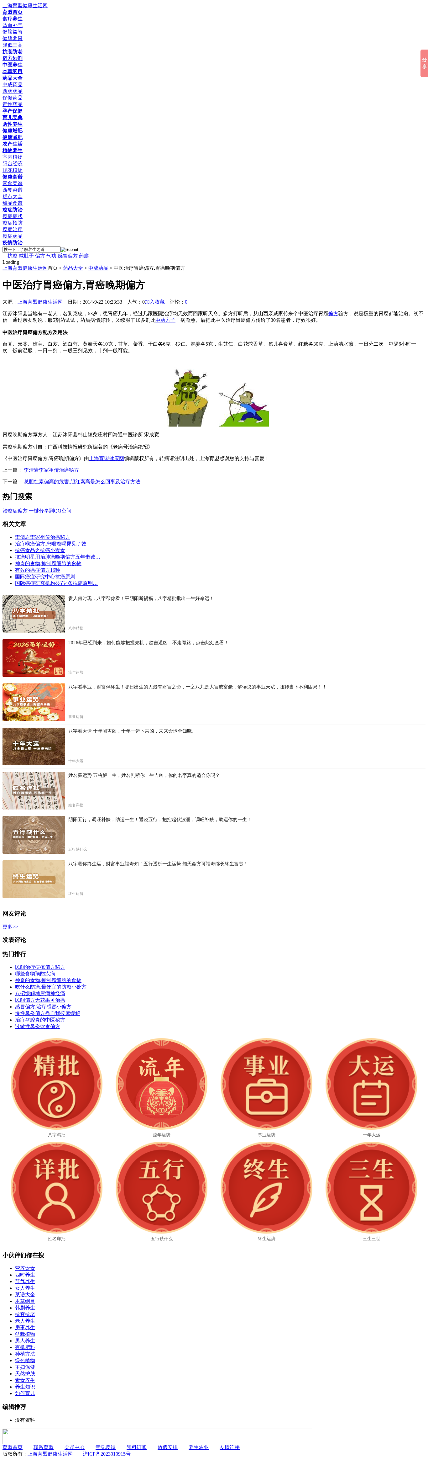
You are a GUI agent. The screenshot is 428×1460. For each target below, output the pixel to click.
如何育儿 (25, 1393)
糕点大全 (13, 196)
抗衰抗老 (25, 1314)
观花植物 (13, 170)
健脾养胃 (13, 38)
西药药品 (13, 91)
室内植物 (13, 157)
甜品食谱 (13, 203)
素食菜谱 (13, 183)
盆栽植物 (25, 1334)
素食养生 (25, 1380)
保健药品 (13, 97)
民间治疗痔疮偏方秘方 (40, 967)
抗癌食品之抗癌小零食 (40, 550)
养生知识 (25, 1386)
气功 (51, 255)
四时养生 (25, 1274)
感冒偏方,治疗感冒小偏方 (43, 1006)
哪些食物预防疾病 (35, 973)
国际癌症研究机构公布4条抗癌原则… (56, 583)
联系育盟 (44, 1447)
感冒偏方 (68, 255)
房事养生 (25, 1327)
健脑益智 (13, 32)
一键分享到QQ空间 (50, 510)
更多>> (10, 926)
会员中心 (75, 1447)
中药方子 (165, 320)
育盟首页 (13, 1447)
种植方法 (25, 1353)
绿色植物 (25, 1360)
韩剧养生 (25, 1307)
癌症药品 (13, 236)
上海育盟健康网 (106, 458)
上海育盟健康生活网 (25, 268)
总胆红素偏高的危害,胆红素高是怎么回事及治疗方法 (82, 481)
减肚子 (26, 255)
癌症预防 (13, 223)
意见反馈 (106, 1447)
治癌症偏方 (15, 510)
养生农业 (199, 1447)
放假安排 (168, 1447)
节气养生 (25, 1281)
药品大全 (73, 268)
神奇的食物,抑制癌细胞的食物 (48, 563)
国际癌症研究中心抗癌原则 (45, 576)
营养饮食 (25, 1268)
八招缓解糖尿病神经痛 (40, 993)
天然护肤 (25, 1373)
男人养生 (25, 1340)
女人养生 (25, 1288)
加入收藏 (155, 302)
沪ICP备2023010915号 (107, 1454)
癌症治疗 (13, 229)
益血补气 (13, 25)
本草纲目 (25, 1301)
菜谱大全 (25, 1294)
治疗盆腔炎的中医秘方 (40, 1019)
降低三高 (13, 45)
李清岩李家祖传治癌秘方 (51, 470)
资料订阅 (137, 1447)
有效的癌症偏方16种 (37, 570)
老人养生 (25, 1321)
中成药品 (13, 84)
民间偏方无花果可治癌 (40, 1000)
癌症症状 (13, 216)
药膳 (84, 255)
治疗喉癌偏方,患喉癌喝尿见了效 (50, 543)
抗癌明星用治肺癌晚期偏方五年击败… (57, 557)
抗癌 (13, 255)
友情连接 (230, 1447)
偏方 (40, 255)
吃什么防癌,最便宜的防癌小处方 (50, 987)
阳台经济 (13, 163)
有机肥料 (25, 1347)
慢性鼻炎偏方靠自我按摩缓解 (47, 1013)
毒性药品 (13, 104)
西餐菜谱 (13, 190)
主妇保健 (25, 1367)
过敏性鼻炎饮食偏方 (37, 1026)
